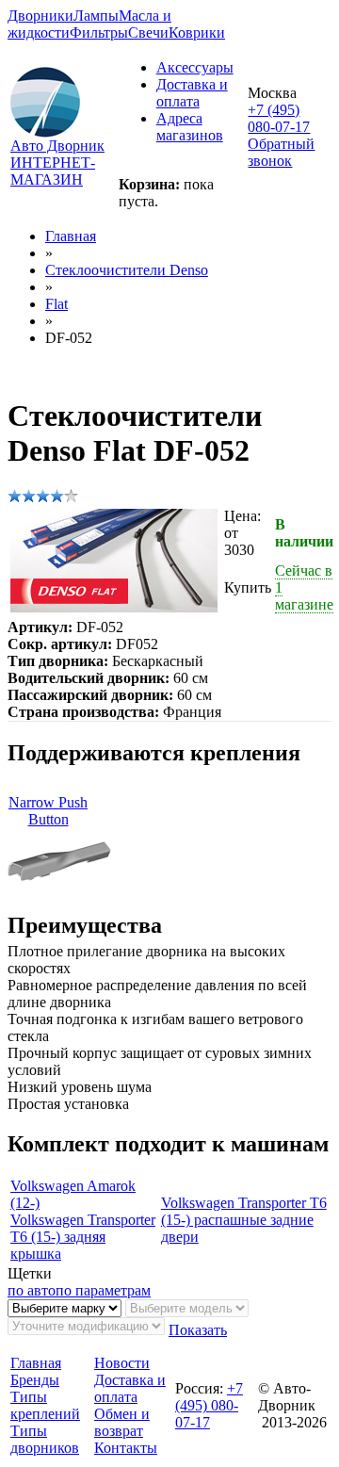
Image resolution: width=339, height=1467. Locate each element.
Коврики (197, 32)
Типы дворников (44, 1439)
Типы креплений (45, 1405)
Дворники (40, 16)
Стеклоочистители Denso (126, 270)
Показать (198, 1330)
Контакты (125, 1448)
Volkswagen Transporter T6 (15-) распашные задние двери (244, 1220)
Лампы (96, 16)
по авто (32, 1290)
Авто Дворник (57, 146)
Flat (56, 304)
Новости (122, 1363)
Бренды (34, 1380)
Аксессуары (195, 67)
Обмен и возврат (122, 1422)
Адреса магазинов (189, 126)
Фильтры (99, 32)
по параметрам (103, 1290)
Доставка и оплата (192, 92)
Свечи (148, 32)
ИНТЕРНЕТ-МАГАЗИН (52, 171)
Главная (70, 236)
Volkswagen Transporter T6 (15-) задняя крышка (82, 1237)
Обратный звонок (281, 152)
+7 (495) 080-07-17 (279, 118)
